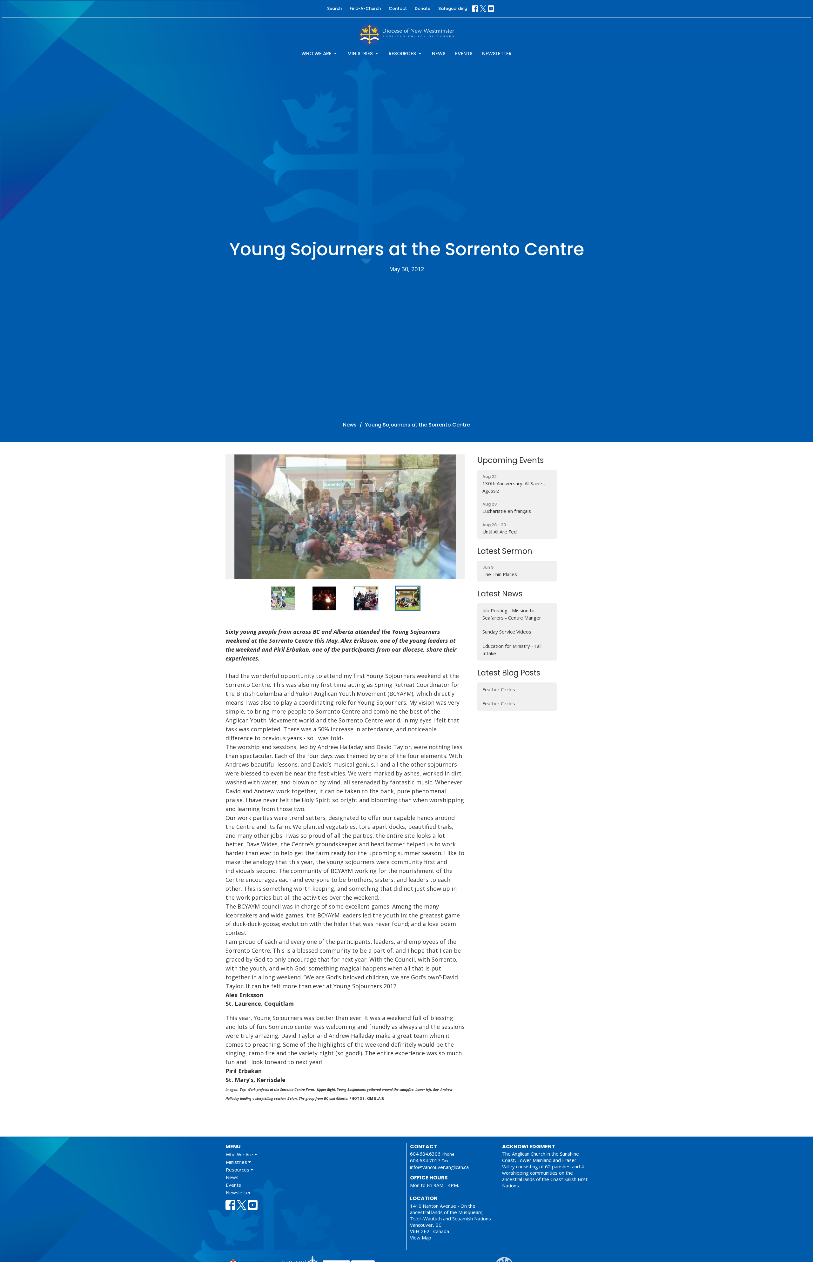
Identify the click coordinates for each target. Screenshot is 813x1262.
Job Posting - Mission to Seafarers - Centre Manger (511, 614)
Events (464, 53)
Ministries (360, 53)
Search (334, 8)
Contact (398, 8)
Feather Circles (498, 689)
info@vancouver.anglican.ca (439, 1167)
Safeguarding (452, 8)
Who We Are (316, 53)
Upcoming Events (510, 460)
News (439, 53)
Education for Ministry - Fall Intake (511, 649)
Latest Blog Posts (508, 673)
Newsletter (497, 53)
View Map (420, 1237)
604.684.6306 (425, 1154)
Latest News (499, 593)
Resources (402, 53)
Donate (422, 8)
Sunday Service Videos (506, 631)
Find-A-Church (365, 8)
